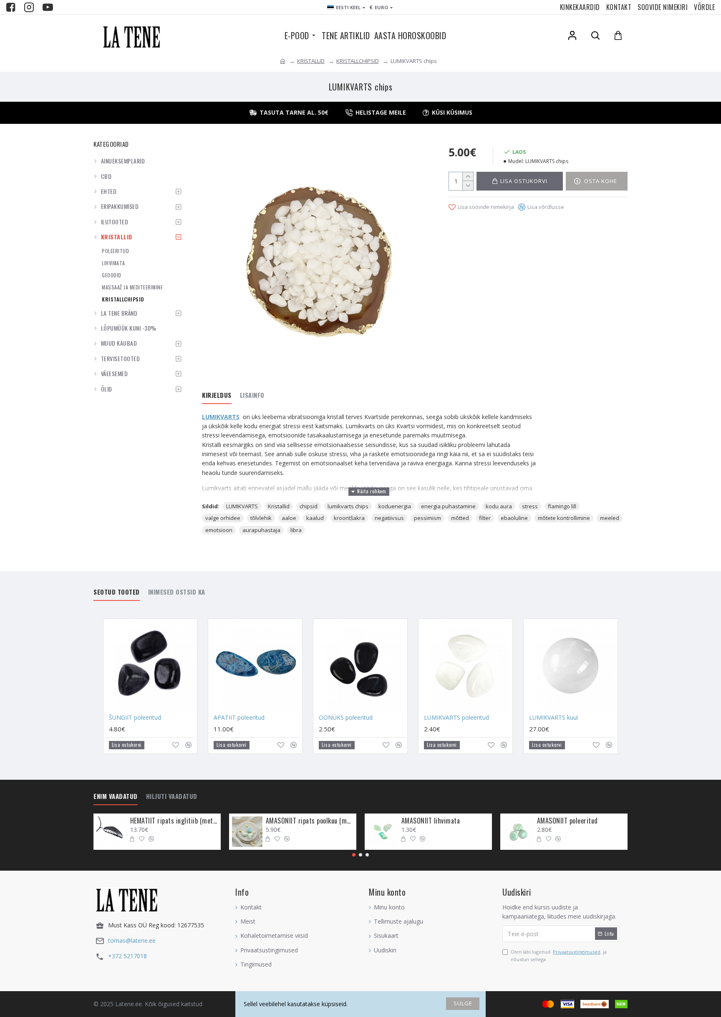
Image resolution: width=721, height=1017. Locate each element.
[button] (353, 854)
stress (530, 506)
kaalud (315, 518)
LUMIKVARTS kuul (553, 717)
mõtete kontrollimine (564, 518)
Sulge (463, 1003)
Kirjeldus (217, 395)
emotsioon (218, 530)
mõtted (460, 518)
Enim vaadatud (115, 796)
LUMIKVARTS (220, 417)
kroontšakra (349, 518)
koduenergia (394, 506)
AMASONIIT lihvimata (430, 820)
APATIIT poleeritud (239, 717)
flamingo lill (562, 506)
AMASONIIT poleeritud (567, 820)
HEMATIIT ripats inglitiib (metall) (174, 820)
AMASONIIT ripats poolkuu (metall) (309, 820)
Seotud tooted (116, 592)
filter (485, 518)
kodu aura (499, 506)
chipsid (309, 506)
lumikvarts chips (348, 506)
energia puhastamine (448, 506)
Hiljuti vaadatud (171, 796)
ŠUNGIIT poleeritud (135, 717)
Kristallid (279, 506)
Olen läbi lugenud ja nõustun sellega (559, 955)
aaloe (289, 518)
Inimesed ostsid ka (176, 592)
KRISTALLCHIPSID (357, 61)
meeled (609, 518)
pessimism (427, 518)
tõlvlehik (261, 518)
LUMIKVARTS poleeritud (456, 717)
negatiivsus (389, 518)
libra (296, 530)
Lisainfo (252, 395)
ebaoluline (514, 518)
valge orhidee (222, 518)
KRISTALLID (311, 61)
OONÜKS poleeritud (346, 717)
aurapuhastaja (261, 530)
